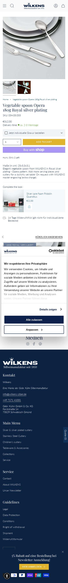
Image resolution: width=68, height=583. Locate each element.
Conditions (8, 521)
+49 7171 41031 (12, 400)
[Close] (63, 552)
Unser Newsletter (12, 490)
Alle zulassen (34, 319)
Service (6, 459)
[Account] (56, 5)
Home (5, 99)
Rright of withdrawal (14, 527)
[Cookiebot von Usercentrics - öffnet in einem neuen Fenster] (49, 251)
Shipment (8, 533)
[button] (12, 5)
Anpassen (32, 329)
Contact (7, 478)
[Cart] (63, 5)
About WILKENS (12, 484)
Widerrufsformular (12, 539)
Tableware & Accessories (16, 447)
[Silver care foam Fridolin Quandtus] (13, 201)
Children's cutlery (12, 442)
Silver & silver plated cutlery (17, 429)
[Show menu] (4, 5)
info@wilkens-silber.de (14, 394)
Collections (8, 454)
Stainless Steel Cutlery (14, 435)
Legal (5, 509)
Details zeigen (48, 309)
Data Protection (11, 514)
